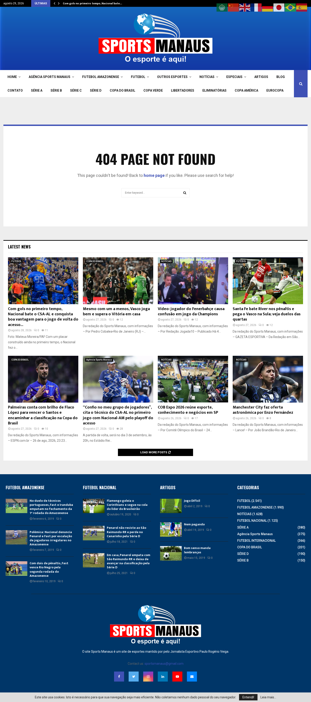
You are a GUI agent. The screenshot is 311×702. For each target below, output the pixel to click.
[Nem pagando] (171, 529)
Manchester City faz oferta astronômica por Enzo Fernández (263, 410)
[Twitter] (134, 677)
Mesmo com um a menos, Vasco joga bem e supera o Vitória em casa (116, 312)
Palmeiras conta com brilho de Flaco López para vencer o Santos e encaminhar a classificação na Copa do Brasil (43, 415)
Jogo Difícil (192, 500)
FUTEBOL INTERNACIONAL (256, 540)
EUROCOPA (274, 90)
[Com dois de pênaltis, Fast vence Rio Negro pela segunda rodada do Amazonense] (16, 568)
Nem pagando (194, 524)
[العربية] (222, 7)
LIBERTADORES (182, 90)
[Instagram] (148, 677)
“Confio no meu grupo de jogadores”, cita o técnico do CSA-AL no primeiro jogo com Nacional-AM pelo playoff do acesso (118, 415)
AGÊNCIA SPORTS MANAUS (49, 77)
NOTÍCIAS (206, 77)
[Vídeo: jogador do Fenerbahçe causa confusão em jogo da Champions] (193, 280)
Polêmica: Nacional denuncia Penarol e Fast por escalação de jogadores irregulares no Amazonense (51, 538)
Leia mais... (268, 697)
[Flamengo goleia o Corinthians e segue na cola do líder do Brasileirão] (94, 506)
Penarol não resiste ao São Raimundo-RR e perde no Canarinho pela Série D (126, 532)
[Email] (192, 677)
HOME (12, 77)
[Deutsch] (267, 7)
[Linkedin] (163, 677)
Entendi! (248, 697)
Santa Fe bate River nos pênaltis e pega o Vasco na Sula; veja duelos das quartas (267, 314)
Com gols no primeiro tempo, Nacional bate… (92, 3)
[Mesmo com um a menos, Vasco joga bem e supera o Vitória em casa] (118, 280)
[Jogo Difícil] (171, 506)
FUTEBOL (138, 77)
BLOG (280, 77)
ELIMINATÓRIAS (214, 90)
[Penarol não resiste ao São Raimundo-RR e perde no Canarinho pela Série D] (94, 533)
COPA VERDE (153, 90)
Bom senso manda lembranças (197, 550)
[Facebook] (119, 677)
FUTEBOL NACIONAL (252, 520)
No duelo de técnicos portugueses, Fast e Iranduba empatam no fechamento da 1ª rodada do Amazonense (51, 507)
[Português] (290, 7)
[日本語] (279, 7)
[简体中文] (233, 7)
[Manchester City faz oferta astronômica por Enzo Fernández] (268, 379)
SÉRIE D (96, 90)
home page (154, 175)
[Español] (302, 7)
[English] (245, 7)
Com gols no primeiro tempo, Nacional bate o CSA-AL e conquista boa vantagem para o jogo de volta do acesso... (43, 317)
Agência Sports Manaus (99, 360)
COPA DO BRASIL (122, 90)
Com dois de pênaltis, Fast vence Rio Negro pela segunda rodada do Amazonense (49, 569)
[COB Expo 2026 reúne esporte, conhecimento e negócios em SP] (193, 379)
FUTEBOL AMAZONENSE (100, 77)
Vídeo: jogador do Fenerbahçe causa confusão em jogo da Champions (191, 312)
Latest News (19, 247)
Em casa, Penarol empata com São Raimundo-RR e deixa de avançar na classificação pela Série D (128, 561)
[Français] (256, 7)
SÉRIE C (76, 90)
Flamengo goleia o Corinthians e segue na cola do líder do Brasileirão (127, 504)
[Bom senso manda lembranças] (171, 553)
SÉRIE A (36, 90)
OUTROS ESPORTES (172, 77)
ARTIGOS (261, 77)
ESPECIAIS (234, 77)
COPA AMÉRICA (246, 90)
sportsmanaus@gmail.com (164, 663)
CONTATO (15, 90)
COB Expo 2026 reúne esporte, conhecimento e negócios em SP (188, 410)
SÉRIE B (56, 90)
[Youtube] (177, 677)
